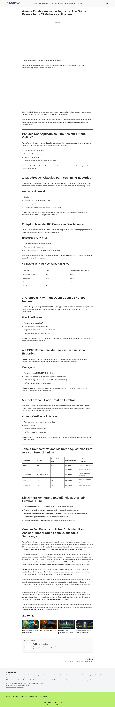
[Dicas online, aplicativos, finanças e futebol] (13, 3)
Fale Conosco (43, 696)
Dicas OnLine (43, 3)
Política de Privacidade (12, 696)
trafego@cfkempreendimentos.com (15, 687)
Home (35, 3)
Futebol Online (70, 3)
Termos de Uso (32, 696)
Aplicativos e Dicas (56, 3)
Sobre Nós (24, 696)
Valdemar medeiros (40, 644)
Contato (79, 3)
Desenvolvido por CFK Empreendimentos (57, 705)
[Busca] (107, 3)
